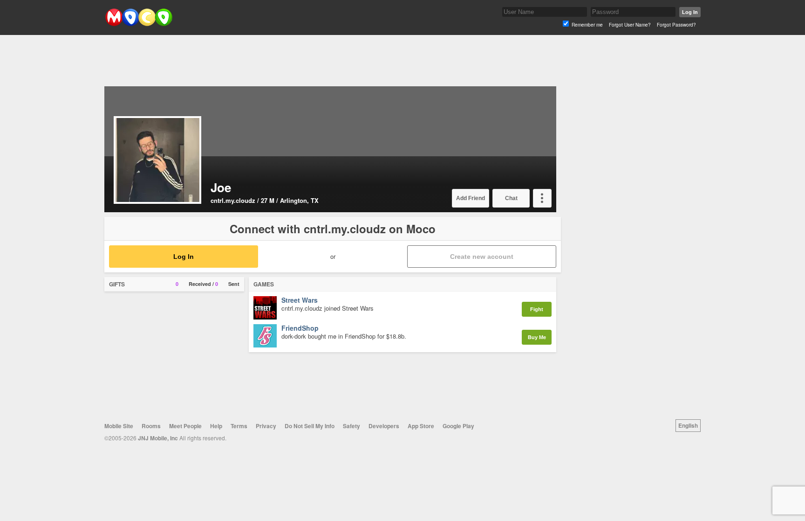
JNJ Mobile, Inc (158, 438)
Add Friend (470, 198)
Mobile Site (118, 426)
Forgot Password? (676, 24)
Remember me (587, 24)
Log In (690, 12)
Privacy (266, 426)
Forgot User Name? (630, 24)
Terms (239, 426)
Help (216, 426)
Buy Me (537, 337)
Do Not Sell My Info (309, 426)
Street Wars (299, 300)
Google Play (458, 426)
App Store (421, 426)
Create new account (481, 256)
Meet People (185, 426)
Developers (383, 426)
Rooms (151, 426)
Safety (351, 426)
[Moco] (138, 24)
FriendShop (300, 328)
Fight (536, 309)
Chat (511, 198)
